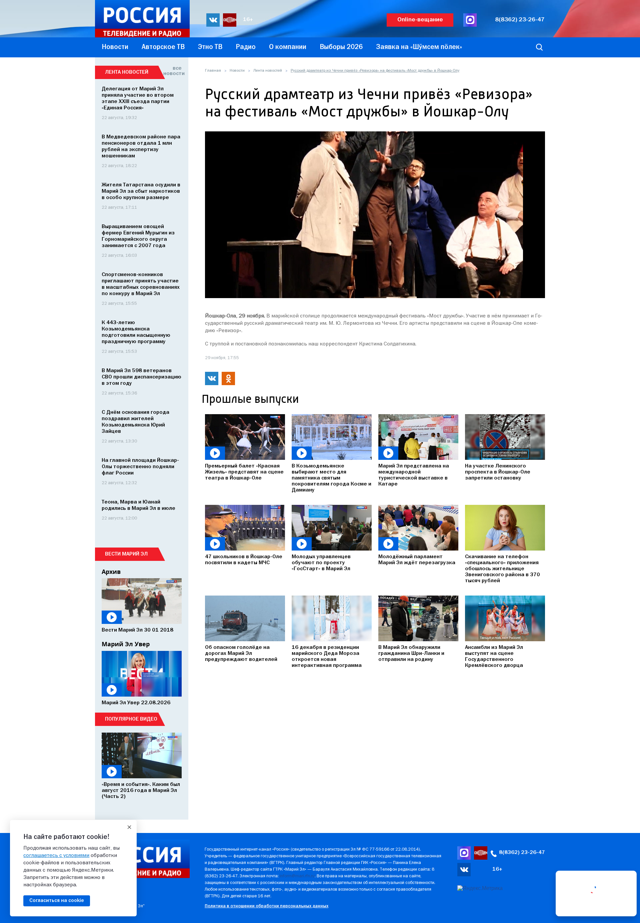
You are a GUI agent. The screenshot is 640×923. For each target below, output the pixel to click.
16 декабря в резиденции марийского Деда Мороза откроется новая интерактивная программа (327, 656)
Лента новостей (267, 70)
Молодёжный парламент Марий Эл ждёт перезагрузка (416, 560)
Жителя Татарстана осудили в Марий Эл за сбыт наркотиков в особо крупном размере (141, 191)
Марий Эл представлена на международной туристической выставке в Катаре (413, 475)
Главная (213, 70)
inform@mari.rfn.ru (297, 876)
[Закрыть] (129, 827)
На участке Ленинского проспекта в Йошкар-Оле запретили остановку (497, 472)
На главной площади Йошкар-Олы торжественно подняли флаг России (140, 467)
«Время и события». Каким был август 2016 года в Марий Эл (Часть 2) (141, 790)
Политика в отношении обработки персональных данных (266, 906)
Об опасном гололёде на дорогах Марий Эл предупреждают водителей (241, 653)
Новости (237, 70)
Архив (111, 572)
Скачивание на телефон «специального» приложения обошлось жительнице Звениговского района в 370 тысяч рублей (502, 569)
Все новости (172, 71)
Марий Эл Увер (126, 644)
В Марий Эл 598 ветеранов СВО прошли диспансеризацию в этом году (141, 377)
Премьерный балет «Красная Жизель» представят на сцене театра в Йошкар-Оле (244, 472)
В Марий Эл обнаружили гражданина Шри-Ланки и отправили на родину (411, 653)
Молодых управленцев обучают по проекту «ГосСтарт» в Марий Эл (321, 563)
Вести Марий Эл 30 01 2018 (137, 630)
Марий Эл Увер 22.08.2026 (136, 703)
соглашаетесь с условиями (56, 855)
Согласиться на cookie (56, 901)
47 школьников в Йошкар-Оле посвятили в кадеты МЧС (243, 560)
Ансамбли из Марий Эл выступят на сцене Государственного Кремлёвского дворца (494, 656)
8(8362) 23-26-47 (520, 19)
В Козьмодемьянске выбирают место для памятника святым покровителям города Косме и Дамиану (331, 478)
